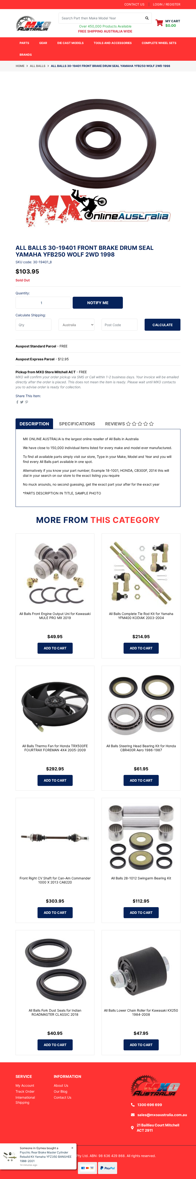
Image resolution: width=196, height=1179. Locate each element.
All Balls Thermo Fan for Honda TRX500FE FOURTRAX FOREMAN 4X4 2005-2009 (55, 748)
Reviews (115, 423)
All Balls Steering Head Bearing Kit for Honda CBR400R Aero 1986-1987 (141, 748)
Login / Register (166, 4)
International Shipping (25, 1099)
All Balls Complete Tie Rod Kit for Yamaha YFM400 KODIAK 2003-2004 (141, 616)
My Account (25, 1085)
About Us (61, 1085)
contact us (134, 4)
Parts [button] (24, 43)
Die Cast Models (70, 43)
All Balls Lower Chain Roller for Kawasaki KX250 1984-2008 (141, 1012)
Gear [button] (43, 43)
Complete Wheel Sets (159, 43)
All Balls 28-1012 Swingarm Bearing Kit (141, 878)
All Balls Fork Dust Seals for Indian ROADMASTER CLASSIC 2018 (55, 1012)
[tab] (34, 423)
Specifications (77, 423)
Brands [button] (26, 54)
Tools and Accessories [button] (113, 43)
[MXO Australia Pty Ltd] (33, 23)
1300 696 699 (149, 1104)
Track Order (25, 1091)
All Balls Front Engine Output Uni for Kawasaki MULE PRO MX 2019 (55, 616)
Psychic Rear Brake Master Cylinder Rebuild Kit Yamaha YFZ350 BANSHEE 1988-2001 (45, 1157)
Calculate (162, 325)
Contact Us (62, 1097)
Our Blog (60, 1091)
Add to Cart (55, 648)
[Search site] (147, 18)
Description (34, 423)
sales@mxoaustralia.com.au (162, 1115)
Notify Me (98, 302)
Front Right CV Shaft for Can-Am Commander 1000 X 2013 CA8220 (55, 880)
